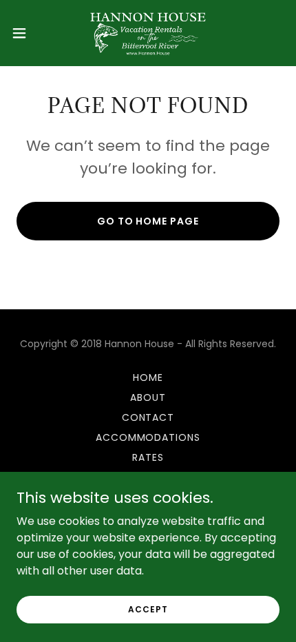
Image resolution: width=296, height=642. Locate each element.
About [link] (148, 397)
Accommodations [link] (148, 437)
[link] (147, 33)
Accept (147, 608)
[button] (27, 33)
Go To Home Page (148, 221)
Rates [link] (148, 457)
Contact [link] (148, 417)
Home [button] (148, 377)
